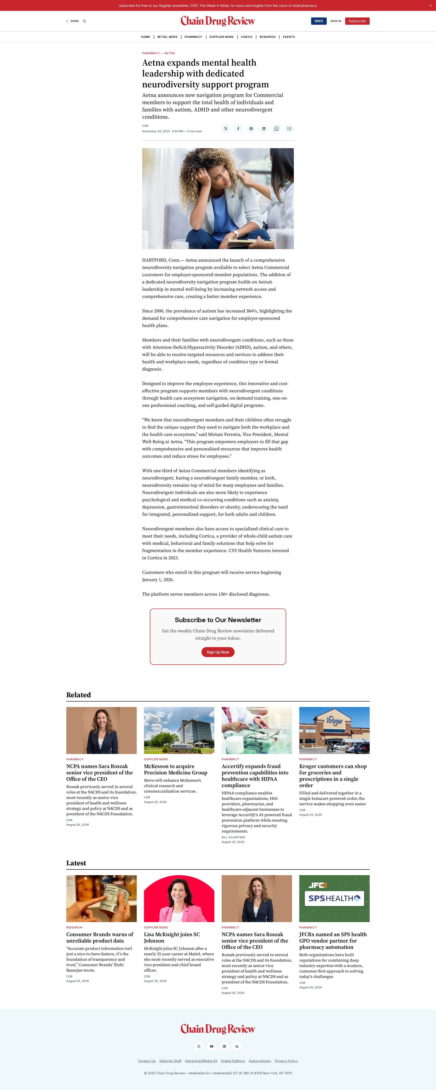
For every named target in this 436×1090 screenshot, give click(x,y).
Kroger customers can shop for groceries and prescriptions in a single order (333, 775)
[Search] (84, 21)
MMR (319, 21)
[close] (430, 5)
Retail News (167, 37)
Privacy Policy (286, 1061)
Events (289, 37)
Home (145, 37)
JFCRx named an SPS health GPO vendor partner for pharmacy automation (333, 940)
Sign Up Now (218, 652)
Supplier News (222, 37)
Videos (246, 37)
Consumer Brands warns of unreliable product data (99, 937)
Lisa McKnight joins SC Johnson (172, 937)
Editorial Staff (171, 1061)
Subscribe (357, 21)
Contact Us (147, 1061)
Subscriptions (260, 1061)
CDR (145, 126)
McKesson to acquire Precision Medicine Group (175, 769)
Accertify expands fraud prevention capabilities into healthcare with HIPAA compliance (255, 775)
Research (268, 37)
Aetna (169, 53)
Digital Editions (233, 1061)
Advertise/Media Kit (201, 1061)
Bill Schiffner (233, 837)
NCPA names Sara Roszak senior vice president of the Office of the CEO (99, 772)
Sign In (336, 21)
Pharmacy (193, 37)
